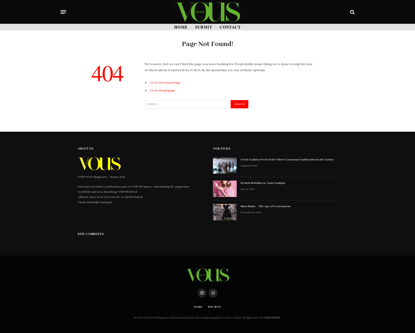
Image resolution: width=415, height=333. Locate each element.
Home (181, 27)
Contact (230, 27)
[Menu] (63, 12)
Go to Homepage (162, 90)
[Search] (351, 12)
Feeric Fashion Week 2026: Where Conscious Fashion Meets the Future (287, 160)
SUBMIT (203, 27)
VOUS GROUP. (272, 317)
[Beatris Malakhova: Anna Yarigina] (225, 189)
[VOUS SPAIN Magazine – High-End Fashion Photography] (207, 12)
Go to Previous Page (165, 83)
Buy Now (214, 307)
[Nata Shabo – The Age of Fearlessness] (225, 212)
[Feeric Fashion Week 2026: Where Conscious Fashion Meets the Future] (225, 165)
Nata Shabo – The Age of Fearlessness (265, 206)
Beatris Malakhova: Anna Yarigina (263, 183)
